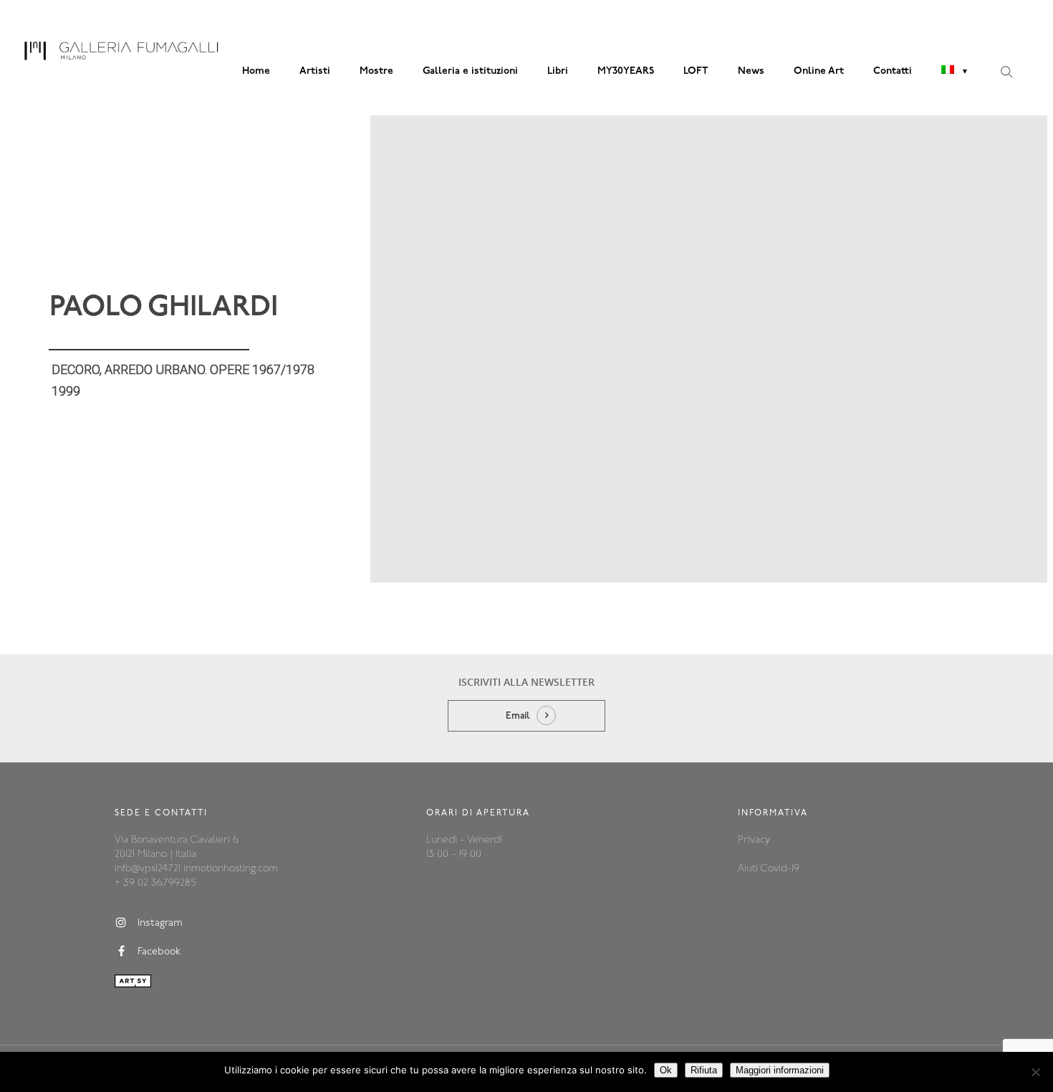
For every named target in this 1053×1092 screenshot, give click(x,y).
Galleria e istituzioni (470, 71)
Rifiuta (704, 1070)
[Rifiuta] (1035, 1072)
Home (256, 71)
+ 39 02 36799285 (155, 883)
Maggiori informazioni (780, 1070)
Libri (557, 71)
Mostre (376, 71)
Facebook (159, 952)
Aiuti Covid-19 (768, 868)
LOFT (695, 71)
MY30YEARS (625, 71)
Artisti (314, 71)
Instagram (160, 923)
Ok (666, 1070)
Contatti (892, 71)
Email (518, 716)
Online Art (819, 71)
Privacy (754, 840)
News (751, 71)
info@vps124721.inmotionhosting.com (196, 868)
